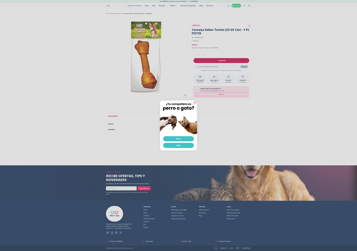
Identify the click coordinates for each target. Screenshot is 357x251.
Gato (178, 145)
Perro (178, 139)
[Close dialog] (195, 102)
